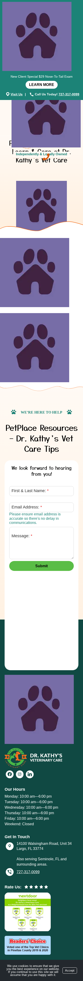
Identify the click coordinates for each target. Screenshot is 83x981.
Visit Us (17, 94)
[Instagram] (20, 774)
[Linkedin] (30, 774)
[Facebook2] (10, 774)
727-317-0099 (69, 94)
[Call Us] (46, 156)
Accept (69, 970)
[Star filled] (26, 887)
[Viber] (10, 872)
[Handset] (32, 94)
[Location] (7, 94)
